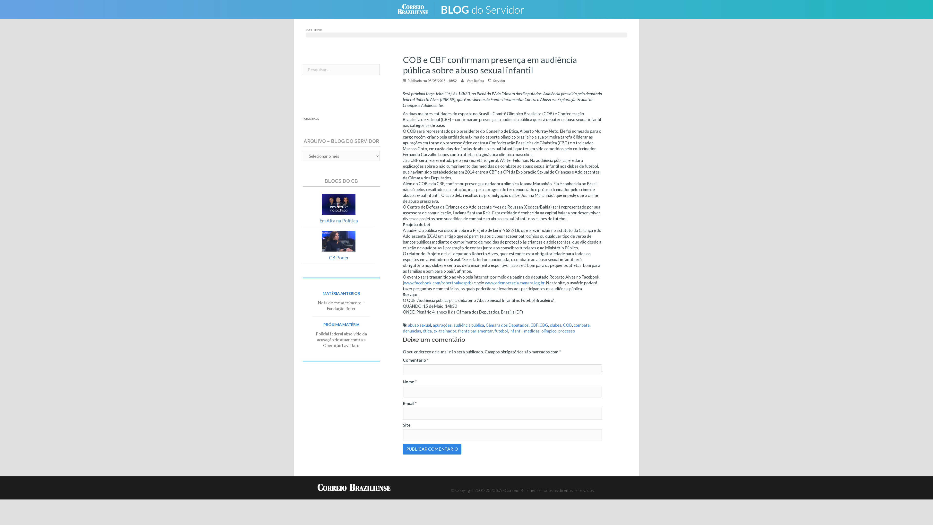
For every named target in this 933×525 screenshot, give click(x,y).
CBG (543, 325)
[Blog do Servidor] (486, 8)
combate (582, 325)
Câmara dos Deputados (507, 325)
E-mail (410, 403)
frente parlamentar (475, 330)
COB (567, 325)
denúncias (412, 330)
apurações (442, 325)
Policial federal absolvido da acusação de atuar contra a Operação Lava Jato (341, 339)
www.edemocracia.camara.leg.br (514, 282)
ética (427, 330)
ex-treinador (444, 330)
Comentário (416, 360)
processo (566, 330)
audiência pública (468, 325)
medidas (532, 330)
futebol (501, 330)
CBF (534, 325)
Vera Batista (475, 81)
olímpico (549, 330)
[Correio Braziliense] (416, 8)
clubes (555, 325)
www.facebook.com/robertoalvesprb (437, 282)
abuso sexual (419, 325)
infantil (516, 330)
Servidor (499, 81)
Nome (410, 381)
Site (407, 425)
